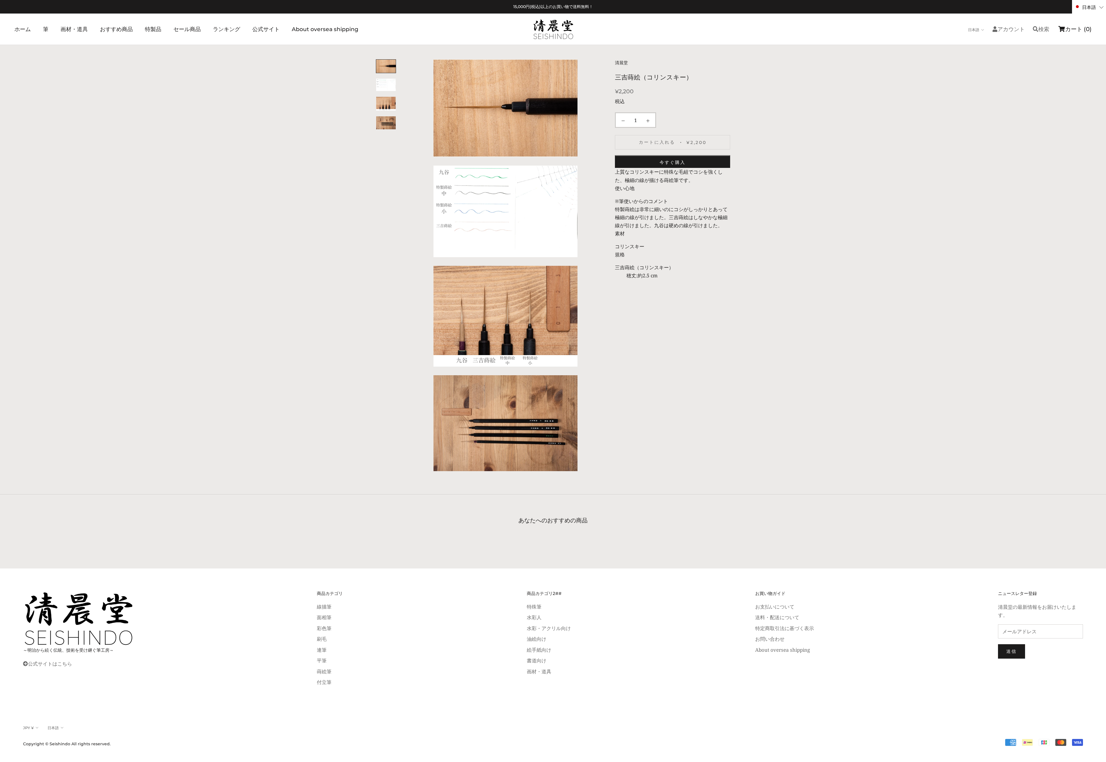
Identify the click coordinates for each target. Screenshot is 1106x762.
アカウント (1011, 29)
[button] (1089, 7)
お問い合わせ (770, 639)
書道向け (536, 660)
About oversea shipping (325, 29)
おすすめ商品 (116, 29)
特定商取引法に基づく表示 (784, 628)
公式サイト (266, 29)
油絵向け (536, 639)
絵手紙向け (539, 650)
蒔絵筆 (324, 671)
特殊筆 (534, 606)
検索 (1043, 29)
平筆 (322, 660)
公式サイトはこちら (50, 663)
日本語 (973, 29)
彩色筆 (324, 628)
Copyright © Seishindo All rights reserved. (67, 743)
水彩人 (534, 617)
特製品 (153, 29)
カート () (1078, 29)
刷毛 (322, 639)
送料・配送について (777, 617)
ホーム (22, 29)
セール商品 (187, 29)
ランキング (226, 29)
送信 (1011, 651)
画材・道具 (74, 29)
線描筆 (324, 606)
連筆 (322, 650)
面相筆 (324, 617)
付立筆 (324, 682)
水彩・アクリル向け (549, 628)
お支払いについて (774, 606)
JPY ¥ (28, 727)
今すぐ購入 (672, 162)
